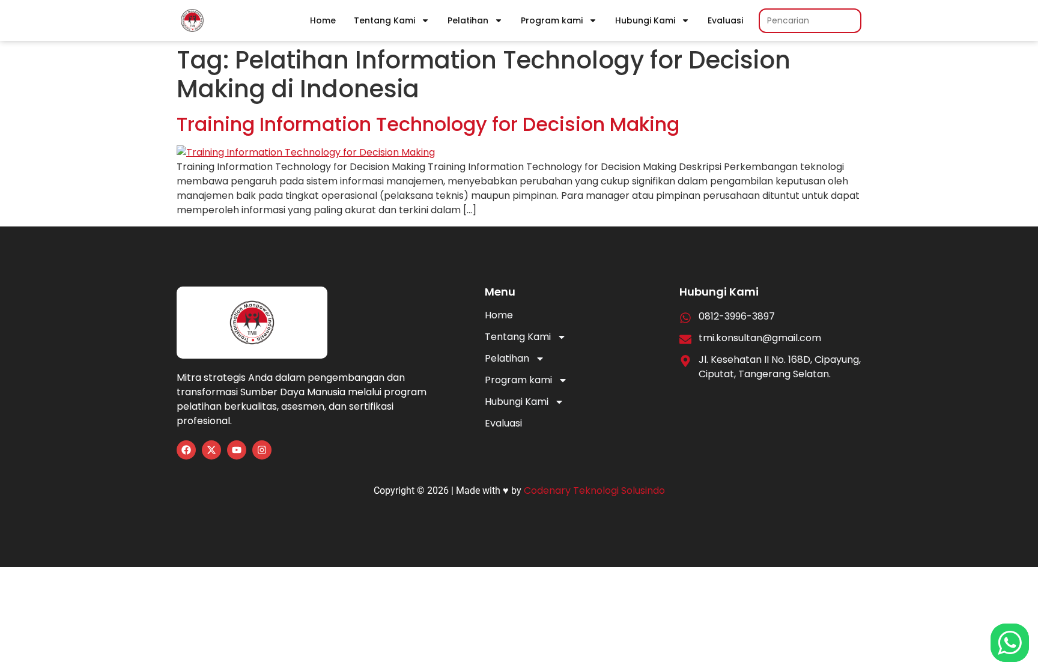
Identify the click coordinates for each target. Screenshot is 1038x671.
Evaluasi (725, 20)
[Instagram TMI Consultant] (262, 450)
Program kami (552, 20)
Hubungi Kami (645, 20)
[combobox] (810, 20)
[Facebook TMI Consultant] (186, 450)
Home (323, 20)
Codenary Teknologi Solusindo (594, 490)
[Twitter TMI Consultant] (211, 450)
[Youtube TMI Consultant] (236, 450)
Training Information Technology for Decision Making (428, 124)
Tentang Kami (384, 20)
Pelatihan (468, 20)
